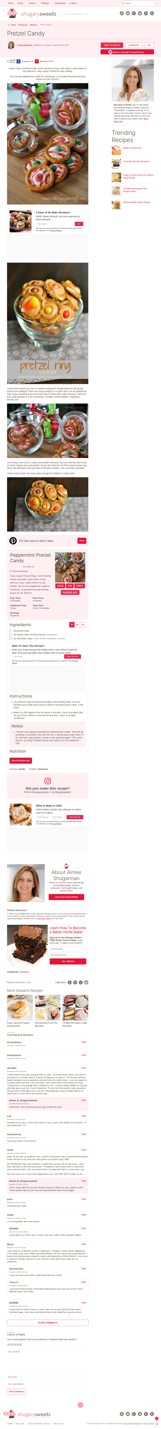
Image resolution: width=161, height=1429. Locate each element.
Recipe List (22, 25)
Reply (84, 1042)
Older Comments (47, 1323)
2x (77, 624)
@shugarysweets (40, 792)
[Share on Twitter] (81, 982)
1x (72, 624)
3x (83, 624)
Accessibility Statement (132, 1423)
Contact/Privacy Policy (39, 1424)
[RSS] (152, 13)
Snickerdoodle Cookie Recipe (136, 202)
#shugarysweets (63, 792)
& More (73, 3)
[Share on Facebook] (70, 982)
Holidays (45, 3)
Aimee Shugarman (25, 45)
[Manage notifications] (6, 1413)
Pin (149, 45)
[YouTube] (128, 13)
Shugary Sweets (48, 13)
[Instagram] (122, 13)
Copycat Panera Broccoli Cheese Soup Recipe (138, 176)
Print (79, 586)
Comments (133, 45)
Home (10, 3)
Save (60, 586)
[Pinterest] (146, 13)
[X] (140, 13)
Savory (32, 3)
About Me (19, 1424)
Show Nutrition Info (21, 761)
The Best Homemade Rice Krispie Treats (135, 190)
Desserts (33, 25)
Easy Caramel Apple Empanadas (18, 1024)
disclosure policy (44, 918)
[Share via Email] (86, 982)
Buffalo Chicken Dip (132, 148)
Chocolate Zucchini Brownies (136, 161)
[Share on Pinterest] (75, 982)
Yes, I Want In (68, 961)
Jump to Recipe (112, 45)
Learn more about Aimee (66, 897)
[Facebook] (134, 13)
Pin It (81, 541)
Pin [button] (70, 586)
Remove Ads (70, 592)
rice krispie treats (61, 885)
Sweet (20, 3)
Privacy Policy (148, 1423)
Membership (60, 3)
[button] (34, 45)
